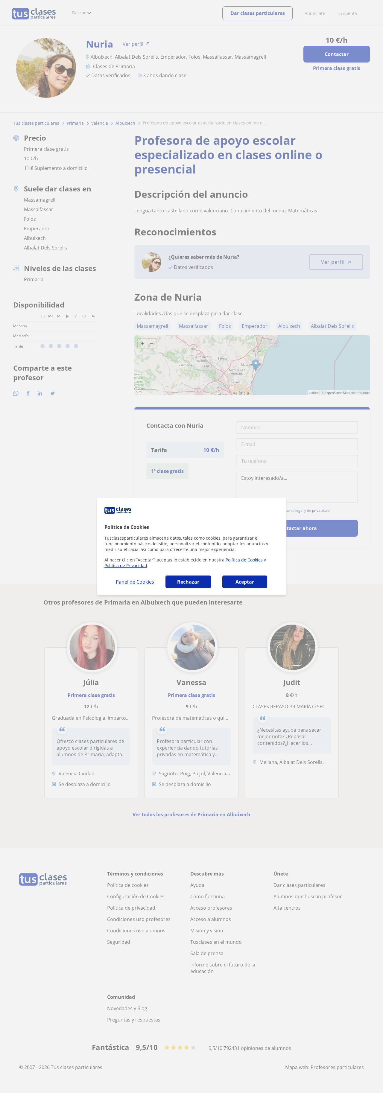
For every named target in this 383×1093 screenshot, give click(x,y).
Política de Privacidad (125, 565)
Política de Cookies (244, 560)
